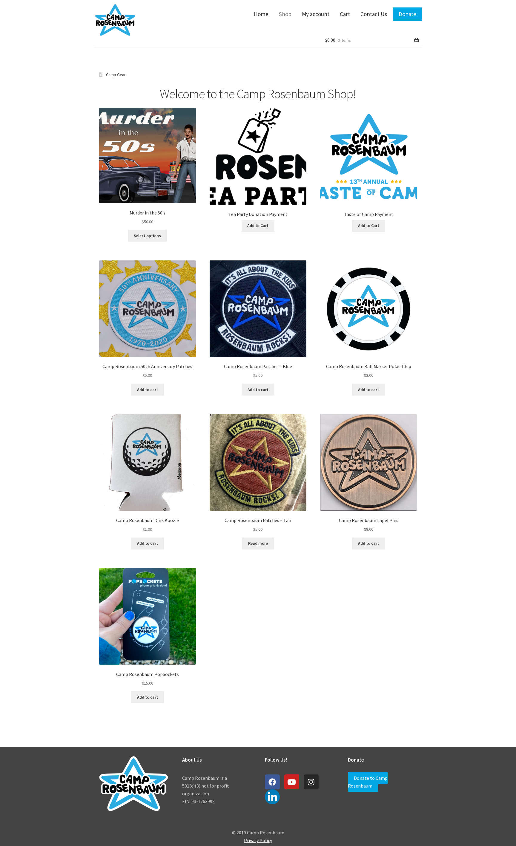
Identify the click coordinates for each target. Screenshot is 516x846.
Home (261, 14)
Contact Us (373, 14)
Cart (345, 14)
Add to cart (147, 389)
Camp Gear (116, 74)
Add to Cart (257, 225)
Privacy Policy (258, 840)
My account (315, 14)
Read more (258, 543)
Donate (407, 14)
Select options (147, 235)
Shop (285, 14)
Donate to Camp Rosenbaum (368, 782)
